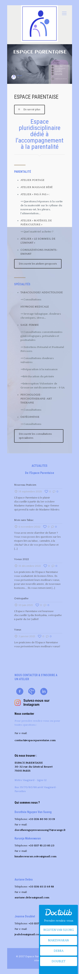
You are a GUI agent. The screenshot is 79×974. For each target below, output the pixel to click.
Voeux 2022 (21, 559)
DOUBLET (59, 961)
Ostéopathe (21, 598)
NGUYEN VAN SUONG (58, 930)
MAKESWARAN (58, 940)
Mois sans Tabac (24, 520)
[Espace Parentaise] (40, 23)
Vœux (17, 629)
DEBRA (58, 951)
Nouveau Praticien (25, 484)
